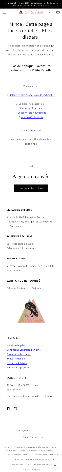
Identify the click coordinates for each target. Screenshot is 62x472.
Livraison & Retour (17, 363)
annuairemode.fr (16, 358)
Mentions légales (16, 345)
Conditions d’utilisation (21, 459)
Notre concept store (18, 367)
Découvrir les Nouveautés (32, 112)
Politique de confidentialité (47, 454)
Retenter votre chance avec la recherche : (32, 94)
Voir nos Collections (32, 117)
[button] (4, 12)
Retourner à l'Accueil (31, 108)
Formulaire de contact (19, 354)
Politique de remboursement (19, 454)
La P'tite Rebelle (19, 447)
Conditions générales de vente (40, 464)
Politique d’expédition (44, 459)
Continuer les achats (31, 188)
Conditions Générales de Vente (24, 349)
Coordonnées (18, 464)
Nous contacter (32, 130)
